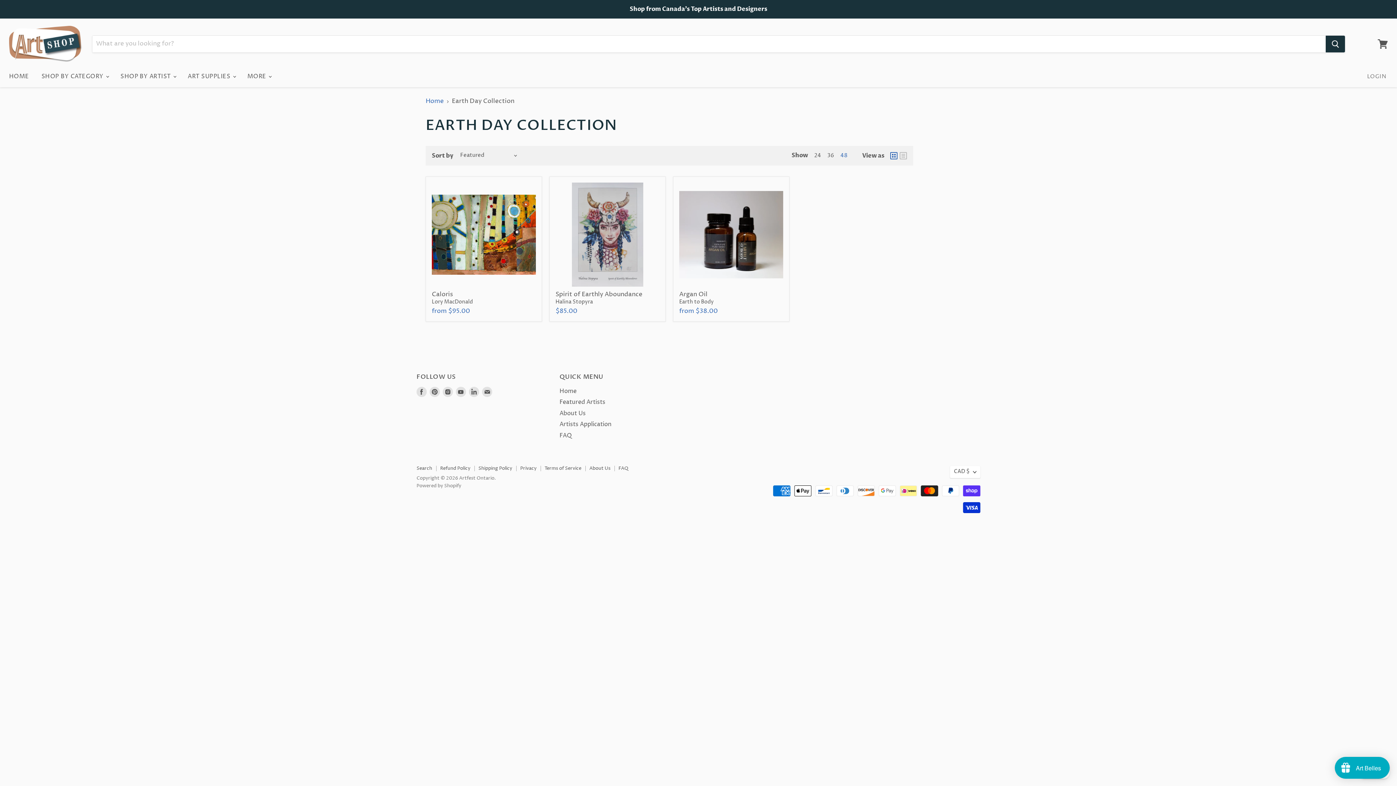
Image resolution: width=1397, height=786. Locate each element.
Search (424, 468)
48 (844, 155)
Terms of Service (563, 468)
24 (817, 155)
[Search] (1335, 44)
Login (1376, 76)
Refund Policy (455, 468)
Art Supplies (210, 76)
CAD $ (962, 471)
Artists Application (586, 424)
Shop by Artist (146, 76)
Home (19, 76)
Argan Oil (693, 294)
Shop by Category (73, 76)
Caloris (442, 294)
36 (830, 155)
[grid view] (893, 155)
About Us (573, 413)
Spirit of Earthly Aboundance (599, 294)
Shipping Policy (495, 468)
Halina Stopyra (574, 302)
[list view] (903, 155)
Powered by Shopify (439, 486)
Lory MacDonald (452, 302)
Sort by (442, 155)
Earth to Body (696, 302)
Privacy (528, 468)
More (257, 76)
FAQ (566, 436)
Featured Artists (582, 402)
